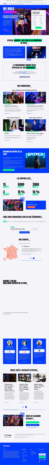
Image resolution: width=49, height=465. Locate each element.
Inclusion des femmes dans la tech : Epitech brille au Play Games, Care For (9, 388)
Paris (41, 20)
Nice (40, 19)
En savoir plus (6, 113)
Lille (34, 19)
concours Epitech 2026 (22, 72)
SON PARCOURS (9, 361)
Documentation (34, 3)
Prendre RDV (40, 3)
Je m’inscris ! (38, 27)
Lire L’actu (6, 402)
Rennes (41, 21)
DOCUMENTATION (42, 454)
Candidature (27, 3)
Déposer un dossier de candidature (32, 422)
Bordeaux (35, 17)
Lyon (34, 20)
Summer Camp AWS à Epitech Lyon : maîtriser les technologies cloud (24, 388)
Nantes (41, 18)
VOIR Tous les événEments (24, 232)
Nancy (41, 17)
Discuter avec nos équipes (31, 427)
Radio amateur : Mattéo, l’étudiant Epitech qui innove (39, 387)
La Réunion (35, 18)
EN (45, 3)
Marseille (35, 21)
